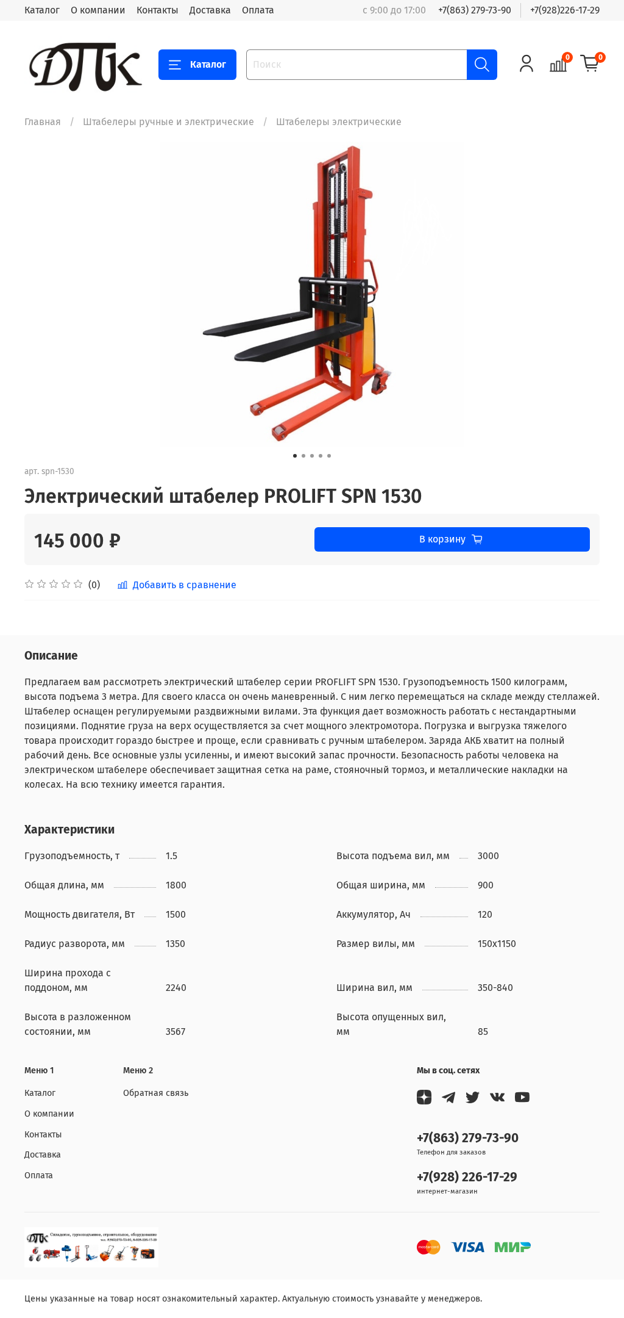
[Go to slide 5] (329, 456)
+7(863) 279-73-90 (474, 10)
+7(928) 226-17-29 (467, 1177)
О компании (98, 10)
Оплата (258, 10)
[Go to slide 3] (312, 456)
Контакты (157, 10)
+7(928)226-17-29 (565, 10)
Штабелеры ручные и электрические (168, 122)
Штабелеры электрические (339, 122)
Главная (42, 122)
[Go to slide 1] (295, 456)
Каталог (42, 10)
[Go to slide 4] (320, 456)
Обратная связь (155, 1093)
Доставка (210, 10)
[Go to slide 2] (303, 456)
